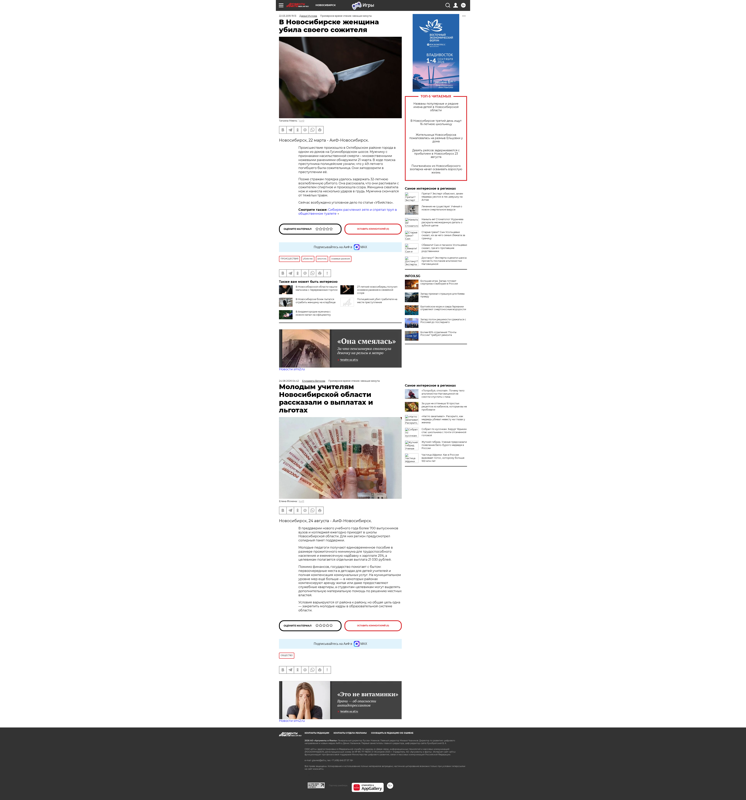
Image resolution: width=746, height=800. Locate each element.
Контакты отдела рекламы (350, 733)
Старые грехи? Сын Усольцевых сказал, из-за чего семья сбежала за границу (443, 235)
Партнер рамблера (338, 785)
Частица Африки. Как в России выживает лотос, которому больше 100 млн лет (443, 457)
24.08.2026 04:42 (289, 380)
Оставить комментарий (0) (373, 229)
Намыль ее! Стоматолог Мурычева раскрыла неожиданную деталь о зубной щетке (442, 222)
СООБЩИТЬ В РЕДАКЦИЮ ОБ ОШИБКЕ (392, 733)
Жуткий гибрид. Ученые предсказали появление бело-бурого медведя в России (444, 445)
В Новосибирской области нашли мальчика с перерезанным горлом (316, 288)
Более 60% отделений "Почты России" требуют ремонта (438, 333)
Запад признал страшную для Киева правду (442, 295)
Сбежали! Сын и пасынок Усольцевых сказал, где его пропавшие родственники (444, 248)
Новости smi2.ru (292, 369)
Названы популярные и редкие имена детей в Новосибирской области (436, 107)
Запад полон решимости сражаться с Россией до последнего (443, 321)
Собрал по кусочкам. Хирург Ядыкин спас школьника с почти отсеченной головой (444, 432)
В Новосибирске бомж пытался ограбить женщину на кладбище (316, 301)
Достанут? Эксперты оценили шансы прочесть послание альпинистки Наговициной (444, 260)
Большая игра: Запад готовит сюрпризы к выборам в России (439, 282)
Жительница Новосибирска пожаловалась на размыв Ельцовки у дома (436, 138)
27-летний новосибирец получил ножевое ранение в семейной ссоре (377, 289)
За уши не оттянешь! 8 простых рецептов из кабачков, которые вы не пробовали (444, 406)
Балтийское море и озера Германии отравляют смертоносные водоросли (443, 308)
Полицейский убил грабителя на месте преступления (377, 301)
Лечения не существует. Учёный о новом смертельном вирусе (442, 208)
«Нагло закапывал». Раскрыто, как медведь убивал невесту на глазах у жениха (443, 419)
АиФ (301, 120)
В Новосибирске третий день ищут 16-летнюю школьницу (436, 122)
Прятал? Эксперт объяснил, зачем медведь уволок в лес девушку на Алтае (442, 196)
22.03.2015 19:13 (287, 15)
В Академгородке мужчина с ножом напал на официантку (313, 313)
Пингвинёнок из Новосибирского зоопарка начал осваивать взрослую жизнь (436, 169)
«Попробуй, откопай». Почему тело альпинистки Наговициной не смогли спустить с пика (443, 393)
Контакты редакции (317, 733)
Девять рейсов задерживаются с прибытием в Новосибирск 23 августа (436, 154)
